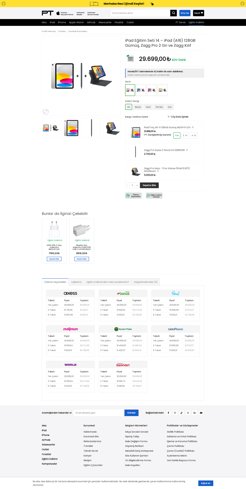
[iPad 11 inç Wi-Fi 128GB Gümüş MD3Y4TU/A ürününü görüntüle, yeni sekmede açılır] (193, 127)
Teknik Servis (91, 450)
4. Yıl (193, 135)
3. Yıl (185, 135)
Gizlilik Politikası (175, 431)
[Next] (115, 76)
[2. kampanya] (123, 6)
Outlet (130, 22)
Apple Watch (76, 22)
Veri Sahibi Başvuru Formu (181, 460)
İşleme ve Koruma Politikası (182, 441)
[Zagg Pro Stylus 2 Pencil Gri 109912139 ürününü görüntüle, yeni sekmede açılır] (187, 150)
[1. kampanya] (122, 6)
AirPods (91, 22)
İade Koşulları (132, 465)
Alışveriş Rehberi (134, 446)
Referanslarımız (92, 441)
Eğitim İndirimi (196, 22)
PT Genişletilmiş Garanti (157, 134)
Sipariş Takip (132, 436)
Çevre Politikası (175, 446)
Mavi (148, 107)
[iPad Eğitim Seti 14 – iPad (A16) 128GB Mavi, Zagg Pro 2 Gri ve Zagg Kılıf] (141, 90)
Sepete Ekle (149, 185)
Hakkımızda (90, 431)
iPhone (62, 22)
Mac (44, 22)
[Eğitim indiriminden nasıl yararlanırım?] (154, 195)
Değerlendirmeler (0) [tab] (146, 282)
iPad (52, 22)
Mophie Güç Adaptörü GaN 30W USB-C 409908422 (82, 247)
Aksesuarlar (105, 22)
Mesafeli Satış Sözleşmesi (139, 450)
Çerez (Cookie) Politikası (180, 450)
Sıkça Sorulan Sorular (136, 431)
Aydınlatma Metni (177, 455)
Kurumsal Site (91, 436)
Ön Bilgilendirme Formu (138, 460)
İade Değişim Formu (136, 441)
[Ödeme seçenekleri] (133, 195)
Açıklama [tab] (76, 282)
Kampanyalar (49, 463)
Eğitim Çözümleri (93, 465)
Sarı (170, 107)
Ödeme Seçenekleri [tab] (55, 282)
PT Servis (181, 22)
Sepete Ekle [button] (54, 259)
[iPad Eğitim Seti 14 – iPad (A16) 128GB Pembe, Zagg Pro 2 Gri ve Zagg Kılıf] (151, 90)
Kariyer (88, 455)
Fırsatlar (119, 22)
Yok (177, 135)
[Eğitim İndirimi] (130, 58)
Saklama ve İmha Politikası (181, 436)
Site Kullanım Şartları (136, 455)
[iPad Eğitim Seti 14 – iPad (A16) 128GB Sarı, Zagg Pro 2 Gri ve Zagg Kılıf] (162, 90)
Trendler (88, 446)
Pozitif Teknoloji (49, 31)
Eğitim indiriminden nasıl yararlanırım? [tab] (108, 282)
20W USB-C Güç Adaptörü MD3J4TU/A (54, 247)
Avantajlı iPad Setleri (77, 31)
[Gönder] (173, 13)
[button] (46, 112)
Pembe (159, 107)
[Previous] (47, 76)
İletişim (87, 460)
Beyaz (138, 107)
